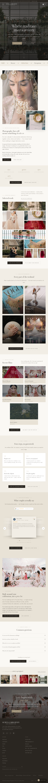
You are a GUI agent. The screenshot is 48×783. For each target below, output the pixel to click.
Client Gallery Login (28, 752)
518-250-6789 (27, 739)
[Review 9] (24, 540)
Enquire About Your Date (30, 182)
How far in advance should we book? (10, 639)
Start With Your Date (33, 486)
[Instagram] (3, 733)
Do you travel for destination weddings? (10, 635)
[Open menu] (3, 4)
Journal (3, 752)
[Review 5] (21, 540)
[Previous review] (4, 528)
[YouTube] (7, 733)
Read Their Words (15, 182)
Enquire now (34, 1)
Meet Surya (6, 159)
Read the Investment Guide (18, 661)
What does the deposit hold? (8, 650)
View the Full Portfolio (15, 262)
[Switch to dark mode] (44, 4)
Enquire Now (17, 43)
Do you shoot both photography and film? (11, 647)
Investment (4, 750)
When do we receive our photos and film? (11, 643)
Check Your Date (18, 159)
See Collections (4, 760)
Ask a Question (25, 615)
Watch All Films (14, 429)
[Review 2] (18, 540)
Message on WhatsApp (29, 711)
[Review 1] (17, 540)
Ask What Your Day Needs (32, 348)
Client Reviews (4, 741)
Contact (32, 780)
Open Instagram (42, 671)
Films (3, 746)
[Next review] (43, 528)
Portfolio (3, 743)
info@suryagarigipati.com (29, 741)
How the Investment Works (16, 486)
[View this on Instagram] (8, 679)
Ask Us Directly (32, 661)
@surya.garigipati (18, 671)
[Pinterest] (14, 733)
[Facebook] (10, 733)
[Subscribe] (22, 767)
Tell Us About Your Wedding (32, 262)
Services (3, 748)
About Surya (4, 739)
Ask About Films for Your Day (30, 429)
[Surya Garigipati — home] (11, 4)
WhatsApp (4, 763)
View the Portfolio (29, 43)
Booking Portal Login (28, 750)
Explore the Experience (15, 348)
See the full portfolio (26, 198)
